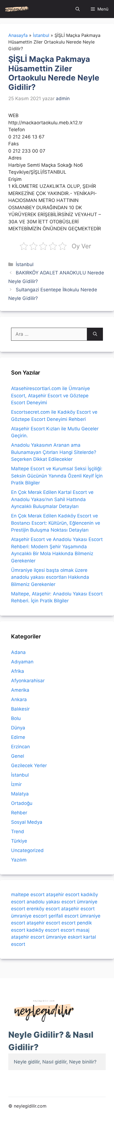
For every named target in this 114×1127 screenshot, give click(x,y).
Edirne (18, 737)
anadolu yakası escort (51, 901)
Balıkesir (20, 709)
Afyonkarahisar (28, 680)
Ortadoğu (21, 803)
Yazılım (19, 860)
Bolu (16, 718)
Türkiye (19, 841)
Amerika (20, 690)
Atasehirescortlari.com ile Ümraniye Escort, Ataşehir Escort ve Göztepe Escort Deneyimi (50, 395)
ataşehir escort (62, 894)
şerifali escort (63, 916)
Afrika (17, 671)
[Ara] (95, 334)
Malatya (20, 794)
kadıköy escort (43, 930)
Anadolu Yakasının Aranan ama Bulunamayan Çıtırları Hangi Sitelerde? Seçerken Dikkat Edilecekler (53, 452)
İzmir (16, 784)
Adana (18, 652)
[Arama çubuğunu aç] (77, 9)
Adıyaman (22, 661)
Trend (17, 831)
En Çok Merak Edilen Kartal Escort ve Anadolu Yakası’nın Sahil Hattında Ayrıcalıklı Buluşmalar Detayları (52, 499)
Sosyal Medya (26, 822)
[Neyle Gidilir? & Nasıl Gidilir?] (17, 9)
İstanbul (24, 264)
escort (68, 923)
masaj (82, 930)
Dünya (18, 728)
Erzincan (20, 746)
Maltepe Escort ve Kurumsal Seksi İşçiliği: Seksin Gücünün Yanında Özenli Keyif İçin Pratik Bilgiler (57, 476)
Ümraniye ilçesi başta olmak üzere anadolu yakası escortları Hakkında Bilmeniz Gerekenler (50, 577)
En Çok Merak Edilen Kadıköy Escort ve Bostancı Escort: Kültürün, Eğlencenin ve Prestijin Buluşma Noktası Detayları (55, 523)
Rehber (19, 812)
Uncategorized (27, 850)
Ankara (19, 699)
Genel (17, 756)
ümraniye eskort (64, 937)
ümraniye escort (29, 916)
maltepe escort (28, 894)
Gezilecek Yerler (29, 765)
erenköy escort (43, 908)
